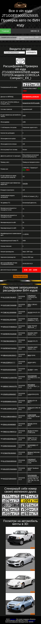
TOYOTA (25, 183)
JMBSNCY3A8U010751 (10, 386)
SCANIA (30, 370)
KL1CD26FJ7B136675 (9, 297)
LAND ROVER (32, 415)
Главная (5, 31)
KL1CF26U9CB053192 (10, 461)
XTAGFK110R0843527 (9, 394)
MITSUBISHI (31, 385)
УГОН (25, 270)
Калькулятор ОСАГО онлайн (31, 103)
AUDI (29, 362)
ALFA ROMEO (32, 445)
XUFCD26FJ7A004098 (9, 305)
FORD (29, 326)
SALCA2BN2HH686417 (10, 416)
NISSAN (30, 424)
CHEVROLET (32, 296)
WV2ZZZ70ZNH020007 (10, 478)
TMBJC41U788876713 (9, 431)
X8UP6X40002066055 (9, 370)
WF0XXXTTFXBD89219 (10, 327)
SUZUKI (30, 312)
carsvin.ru (13, 619)
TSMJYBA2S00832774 (9, 341)
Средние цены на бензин (8, 37)
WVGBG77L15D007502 (10, 377)
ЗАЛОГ (35, 270)
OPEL (29, 304)
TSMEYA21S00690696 (9, 312)
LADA (29, 394)
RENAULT (31, 452)
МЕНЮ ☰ (35, 31)
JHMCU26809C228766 (10, 408)
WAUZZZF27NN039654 (10, 469)
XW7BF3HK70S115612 (10, 348)
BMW (29, 355)
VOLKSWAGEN (32, 376)
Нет (25, 91)
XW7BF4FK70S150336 (10, 334)
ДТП (30, 270)
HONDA (30, 401)
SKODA (30, 431)
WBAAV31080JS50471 (9, 355)
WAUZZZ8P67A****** (9, 362)
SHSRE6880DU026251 (10, 401)
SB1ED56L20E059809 (9, 319)
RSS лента (31, 620)
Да (39, 88)
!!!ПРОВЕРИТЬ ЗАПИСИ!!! (31, 97)
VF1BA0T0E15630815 (9, 453)
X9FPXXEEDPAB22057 (10, 439)
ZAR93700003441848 (9, 446)
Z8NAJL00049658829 (9, 424)
